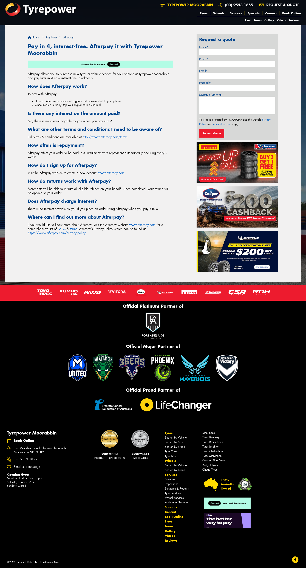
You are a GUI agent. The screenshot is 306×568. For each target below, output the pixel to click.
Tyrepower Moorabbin (189, 5)
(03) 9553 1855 (239, 5)
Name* (203, 47)
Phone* (203, 59)
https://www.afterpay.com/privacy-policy (57, 233)
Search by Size (174, 442)
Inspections (171, 484)
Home (35, 37)
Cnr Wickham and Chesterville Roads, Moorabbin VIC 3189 (40, 450)
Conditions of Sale (49, 562)
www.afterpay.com (111, 173)
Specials (254, 13)
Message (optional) (210, 94)
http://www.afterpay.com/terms (105, 137)
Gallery (269, 20)
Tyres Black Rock (212, 442)
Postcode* (205, 83)
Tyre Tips (170, 456)
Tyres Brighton (210, 446)
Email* (203, 71)
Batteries (170, 479)
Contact (271, 13)
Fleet (248, 20)
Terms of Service (221, 124)
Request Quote (212, 133)
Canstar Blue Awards (215, 460)
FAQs (62, 229)
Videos (281, 20)
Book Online (291, 13)
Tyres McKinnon (212, 456)
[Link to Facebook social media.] (295, 559)
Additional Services (176, 502)
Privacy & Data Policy (27, 562)
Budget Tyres (210, 465)
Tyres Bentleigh (211, 437)
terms (73, 229)
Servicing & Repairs (177, 488)
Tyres (204, 13)
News (258, 20)
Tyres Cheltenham (212, 451)
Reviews (293, 20)
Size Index (208, 433)
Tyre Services (173, 493)
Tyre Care (171, 451)
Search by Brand (175, 447)
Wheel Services (174, 498)
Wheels (218, 13)
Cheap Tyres (209, 470)
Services (236, 13)
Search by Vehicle (176, 437)
